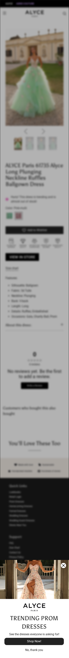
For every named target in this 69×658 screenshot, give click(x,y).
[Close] (63, 565)
